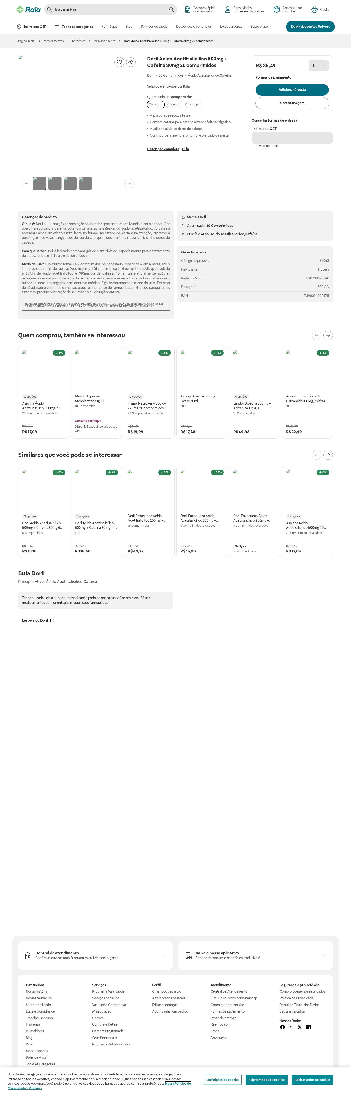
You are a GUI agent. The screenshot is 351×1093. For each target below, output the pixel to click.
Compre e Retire (104, 1024)
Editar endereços (164, 1005)
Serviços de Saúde (105, 998)
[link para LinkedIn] (308, 1027)
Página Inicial (26, 41)
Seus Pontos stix (104, 1038)
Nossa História (36, 991)
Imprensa (33, 1024)
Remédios (78, 41)
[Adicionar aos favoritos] (119, 62)
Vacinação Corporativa (109, 1005)
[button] (78, 115)
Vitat (29, 1044)
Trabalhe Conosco (39, 1018)
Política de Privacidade (297, 998)
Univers (97, 1018)
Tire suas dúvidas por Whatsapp (234, 998)
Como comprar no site (227, 1005)
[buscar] (171, 9)
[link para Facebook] (282, 1027)
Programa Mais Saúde (108, 991)
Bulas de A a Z (36, 1057)
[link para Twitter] (300, 1027)
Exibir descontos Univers (310, 26)
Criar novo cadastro (166, 991)
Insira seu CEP (265, 128)
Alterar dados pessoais (168, 998)
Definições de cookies (223, 1080)
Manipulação (101, 1011)
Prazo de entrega (223, 1018)
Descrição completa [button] (163, 149)
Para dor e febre (104, 41)
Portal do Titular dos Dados (299, 1005)
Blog (29, 1038)
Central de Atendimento (229, 991)
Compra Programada (107, 1031)
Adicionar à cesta (292, 89)
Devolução (219, 1038)
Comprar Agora (292, 103)
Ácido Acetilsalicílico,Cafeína (233, 234)
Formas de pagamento (228, 1011)
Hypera (323, 269)
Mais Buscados (37, 1051)
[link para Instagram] (291, 1027)
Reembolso (219, 1024)
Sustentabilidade (38, 1005)
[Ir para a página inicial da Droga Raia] (28, 9)
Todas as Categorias (40, 1064)
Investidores (35, 1031)
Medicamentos (54, 41)
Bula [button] (185, 149)
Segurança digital (292, 1011)
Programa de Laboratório (111, 1044)
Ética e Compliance (40, 1011)
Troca (215, 1031)
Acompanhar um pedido (170, 1011)
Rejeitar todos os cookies (266, 1080)
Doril (202, 217)
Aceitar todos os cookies (312, 1080)
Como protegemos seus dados (302, 991)
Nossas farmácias (39, 998)
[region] (175, 1080)
